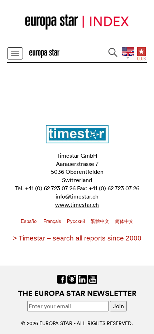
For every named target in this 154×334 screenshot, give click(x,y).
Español (30, 221)
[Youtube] (92, 278)
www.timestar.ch (77, 204)
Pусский (76, 221)
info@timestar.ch (77, 196)
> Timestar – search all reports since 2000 (77, 238)
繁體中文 (101, 221)
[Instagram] (71, 278)
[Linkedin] (82, 278)
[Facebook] (61, 278)
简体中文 (124, 221)
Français (53, 221)
